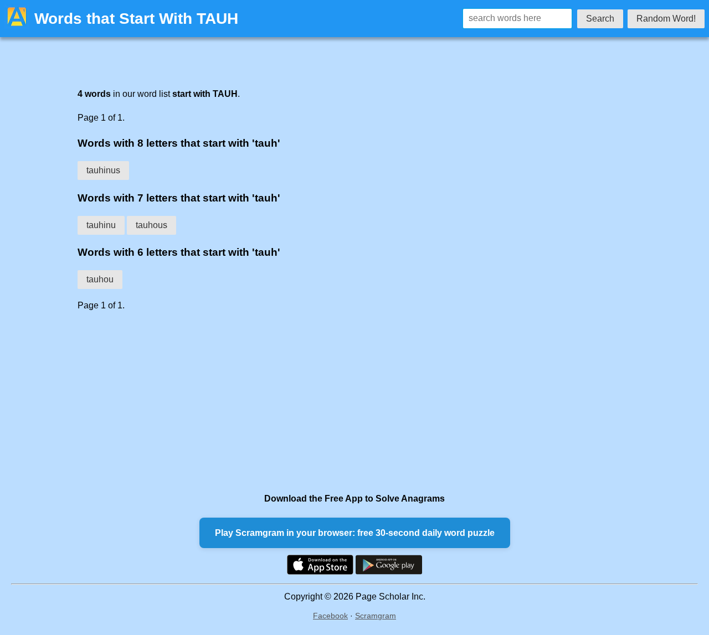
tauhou (100, 279)
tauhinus (103, 170)
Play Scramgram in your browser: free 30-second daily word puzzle (355, 533)
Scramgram (375, 615)
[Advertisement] (332, 401)
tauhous (151, 225)
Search (600, 18)
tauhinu (101, 225)
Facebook (330, 615)
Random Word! (666, 18)
